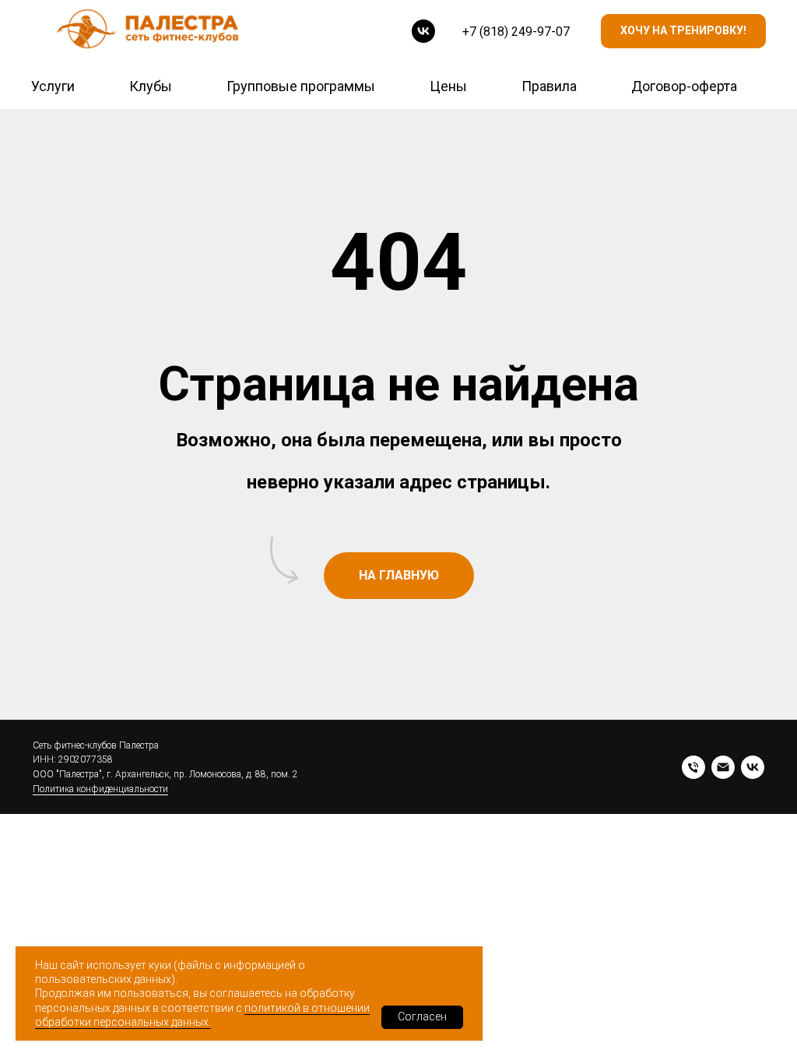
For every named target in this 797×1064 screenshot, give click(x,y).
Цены (448, 86)
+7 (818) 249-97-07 (516, 31)
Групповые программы (300, 86)
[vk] (423, 31)
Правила (549, 86)
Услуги (53, 86)
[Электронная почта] (723, 767)
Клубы (150, 86)
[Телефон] (693, 767)
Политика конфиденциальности (100, 789)
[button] (683, 31)
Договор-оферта (684, 86)
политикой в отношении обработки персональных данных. (202, 1015)
